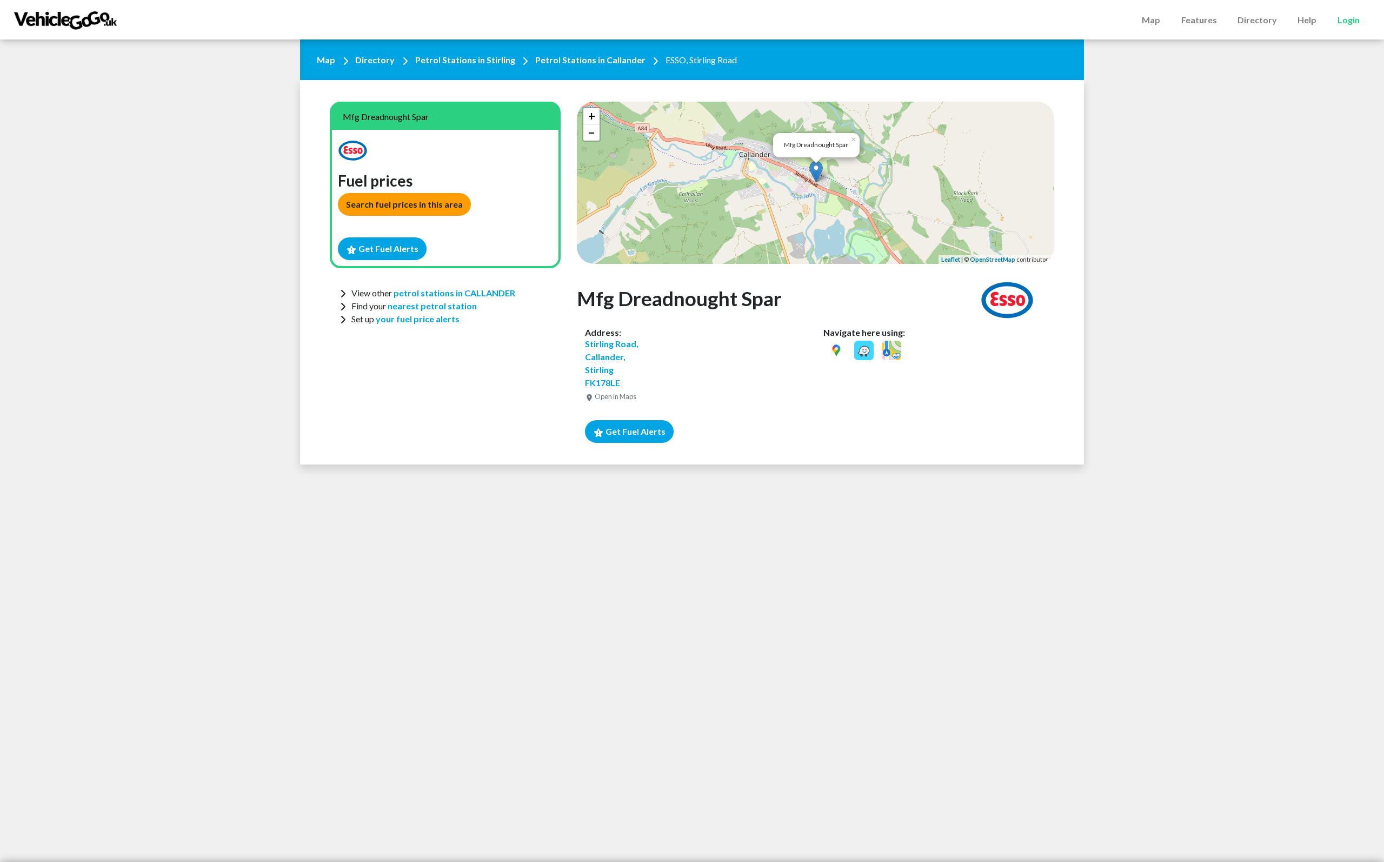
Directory (1257, 20)
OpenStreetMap (992, 259)
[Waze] (864, 350)
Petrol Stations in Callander (590, 60)
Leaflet (950, 259)
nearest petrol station (432, 306)
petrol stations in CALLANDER (454, 293)
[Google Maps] (836, 350)
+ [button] (591, 116)
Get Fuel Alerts (387, 248)
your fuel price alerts (418, 319)
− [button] (591, 132)
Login (1349, 20)
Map (1151, 20)
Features (1199, 20)
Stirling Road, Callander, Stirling (611, 370)
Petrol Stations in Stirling (465, 60)
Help (1307, 20)
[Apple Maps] (891, 350)
